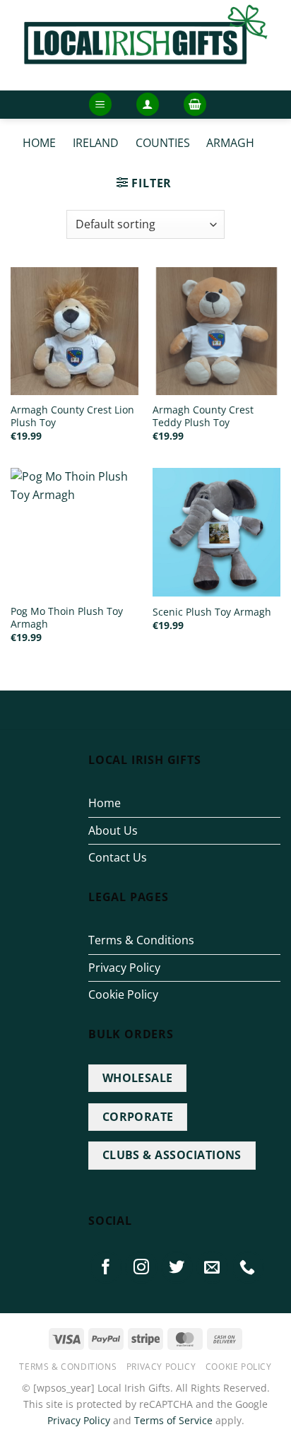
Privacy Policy (124, 967)
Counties (163, 143)
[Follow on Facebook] (106, 1267)
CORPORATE (138, 1116)
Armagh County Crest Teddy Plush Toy (203, 416)
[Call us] (248, 1267)
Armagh (230, 143)
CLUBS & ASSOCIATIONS (172, 1155)
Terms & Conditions (141, 940)
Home (39, 143)
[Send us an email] (212, 1267)
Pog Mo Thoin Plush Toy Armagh (67, 617)
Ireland (96, 143)
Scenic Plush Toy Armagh (212, 612)
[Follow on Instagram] (141, 1267)
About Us (113, 830)
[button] (100, 104)
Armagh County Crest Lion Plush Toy (72, 416)
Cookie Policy (123, 994)
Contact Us (117, 857)
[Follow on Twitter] (177, 1267)
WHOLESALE (137, 1078)
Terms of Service (173, 1420)
